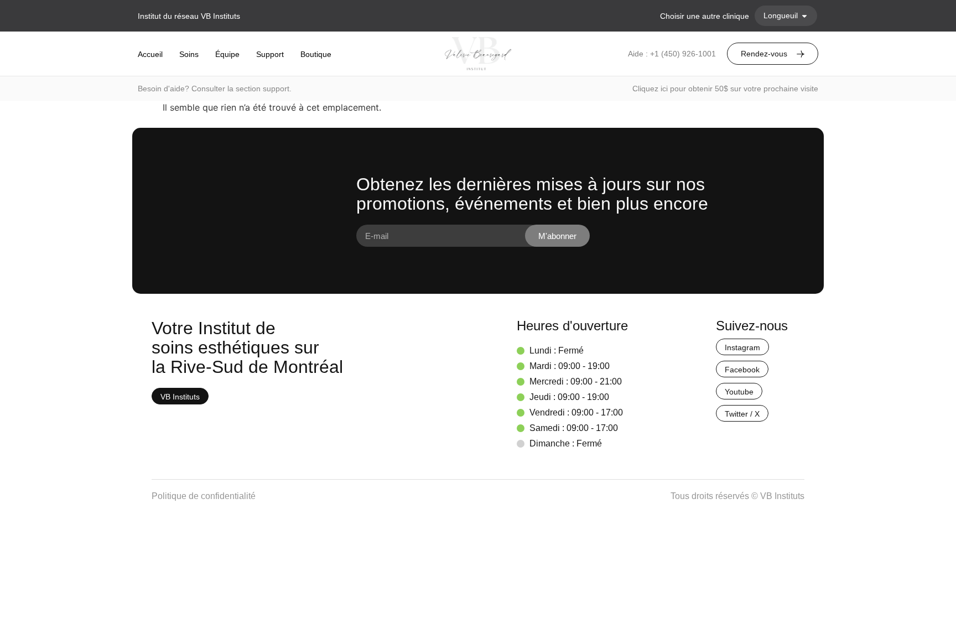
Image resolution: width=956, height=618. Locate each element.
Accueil (150, 54)
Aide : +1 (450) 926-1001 (672, 53)
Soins (189, 54)
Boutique (315, 54)
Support (270, 54)
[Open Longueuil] (804, 16)
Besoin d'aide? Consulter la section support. (215, 88)
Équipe (227, 54)
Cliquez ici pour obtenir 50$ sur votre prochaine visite (725, 88)
